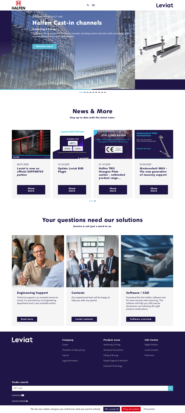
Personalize (149, 409)
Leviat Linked (18, 401)
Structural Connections (113, 350)
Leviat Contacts (151, 350)
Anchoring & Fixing (111, 345)
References (149, 355)
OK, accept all (112, 409)
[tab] (81, 92)
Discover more (44, 46)
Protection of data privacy (73, 350)
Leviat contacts (84, 319)
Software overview (140, 319)
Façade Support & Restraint (115, 361)
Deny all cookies (131, 409)
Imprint (65, 355)
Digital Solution (151, 345)
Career (65, 345)
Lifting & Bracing (110, 355)
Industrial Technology (112, 366)
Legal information (70, 361)
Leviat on (16, 395)
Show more (31, 190)
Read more (27, 319)
